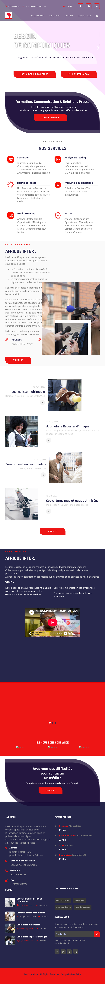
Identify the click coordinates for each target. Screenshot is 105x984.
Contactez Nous (84, 16)
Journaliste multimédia (28, 392)
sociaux (42, 468)
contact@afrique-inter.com (36, 6)
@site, (62, 845)
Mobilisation (52, 504)
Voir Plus (53, 531)
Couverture (79, 900)
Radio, (8, 395)
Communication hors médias (25, 464)
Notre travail (54, 16)
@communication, (67, 835)
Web (22, 468)
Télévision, (19, 395)
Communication (62, 900)
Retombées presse (78, 504)
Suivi (63, 504)
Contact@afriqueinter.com (24, 864)
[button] (6, 48)
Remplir (50, 790)
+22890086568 (13, 6)
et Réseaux (32, 468)
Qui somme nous (38, 16)
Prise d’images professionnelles (62, 430)
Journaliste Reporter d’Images (67, 426)
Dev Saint (76, 974)
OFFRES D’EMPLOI (60, 75)
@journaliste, (65, 855)
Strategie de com (63, 907)
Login (69, 6)
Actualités (69, 16)
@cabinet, (63, 826)
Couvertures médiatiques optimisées (72, 500)
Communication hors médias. (31, 912)
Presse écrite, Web (35, 395)
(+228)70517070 (19, 884)
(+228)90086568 (18, 874)
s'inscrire (26, 75)
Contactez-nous (50, 117)
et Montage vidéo (64, 433)
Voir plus (18, 360)
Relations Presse (83, 907)
